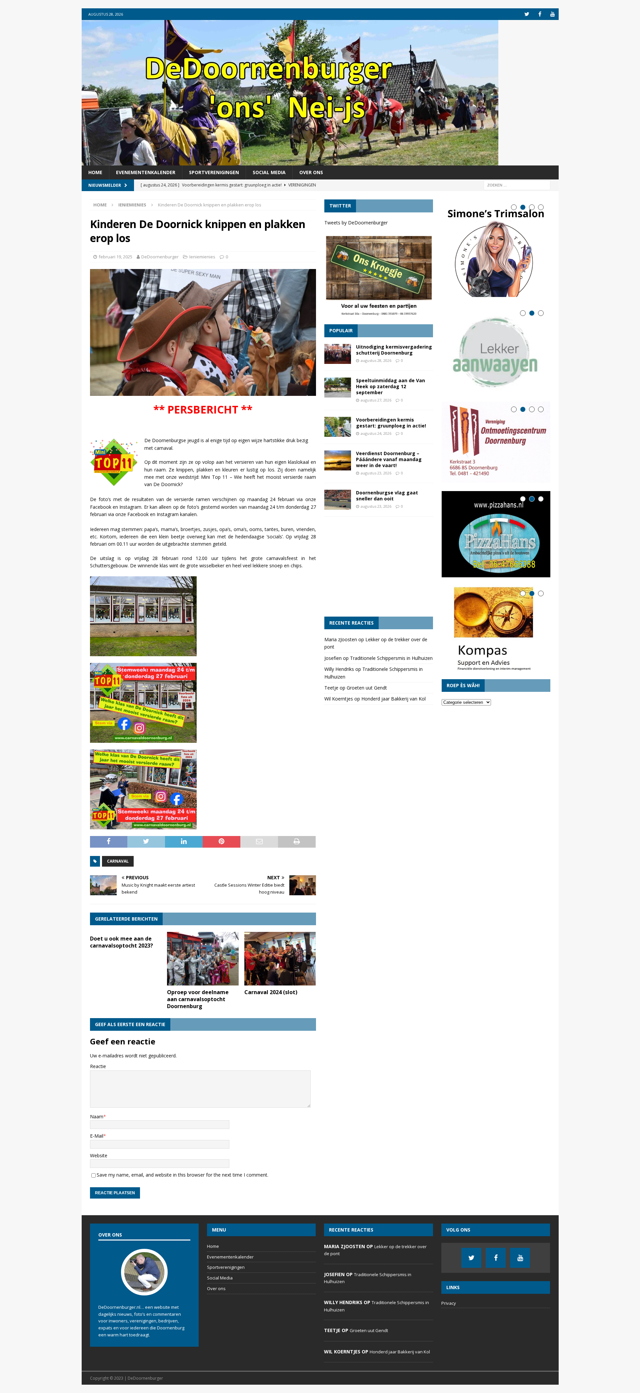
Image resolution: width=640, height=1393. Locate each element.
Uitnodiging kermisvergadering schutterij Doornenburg (394, 350)
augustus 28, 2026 (376, 360)
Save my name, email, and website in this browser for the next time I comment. (182, 1175)
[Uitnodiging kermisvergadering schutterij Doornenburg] (337, 354)
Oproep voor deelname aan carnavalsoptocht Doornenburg (198, 999)
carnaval (118, 861)
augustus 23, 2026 (376, 472)
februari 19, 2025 (115, 257)
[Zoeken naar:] (517, 185)
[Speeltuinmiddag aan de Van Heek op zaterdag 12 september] (337, 388)
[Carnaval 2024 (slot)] (280, 958)
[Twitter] (527, 14)
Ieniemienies (202, 257)
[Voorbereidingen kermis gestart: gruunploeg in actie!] (337, 427)
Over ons (311, 172)
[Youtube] (553, 14)
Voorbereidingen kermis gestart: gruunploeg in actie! (391, 423)
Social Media (269, 172)
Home (95, 172)
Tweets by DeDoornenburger (356, 222)
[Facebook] (540, 14)
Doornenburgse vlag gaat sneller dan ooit (387, 495)
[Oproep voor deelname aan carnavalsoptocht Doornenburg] (203, 958)
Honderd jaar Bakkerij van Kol (393, 699)
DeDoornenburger (160, 257)
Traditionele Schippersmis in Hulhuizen (391, 658)
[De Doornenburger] (290, 161)
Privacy (448, 1303)
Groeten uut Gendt (367, 688)
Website (98, 1155)
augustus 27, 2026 (376, 400)
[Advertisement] (378, 566)
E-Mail (96, 1136)
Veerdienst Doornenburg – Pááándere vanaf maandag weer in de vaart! (389, 459)
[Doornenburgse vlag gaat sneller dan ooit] (337, 500)
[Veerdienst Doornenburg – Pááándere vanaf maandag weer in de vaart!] (337, 460)
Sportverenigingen (214, 172)
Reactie (98, 1066)
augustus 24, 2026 (376, 433)
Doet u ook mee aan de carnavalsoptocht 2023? (121, 942)
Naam (96, 1116)
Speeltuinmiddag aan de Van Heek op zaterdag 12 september (390, 386)
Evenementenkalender (145, 172)
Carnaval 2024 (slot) (270, 992)
